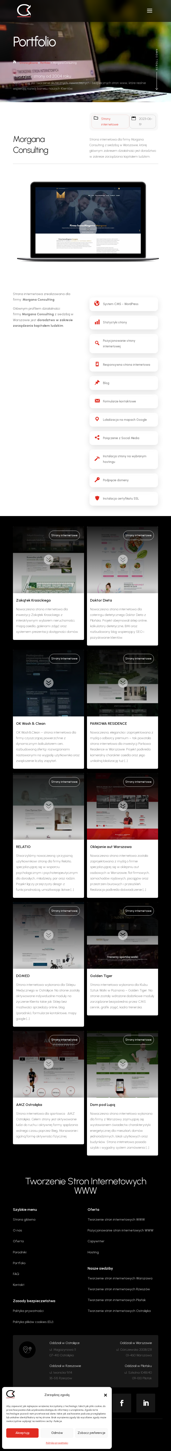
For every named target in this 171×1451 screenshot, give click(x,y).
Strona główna (28, 63)
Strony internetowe (64, 535)
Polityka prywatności (57, 1442)
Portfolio (45, 63)
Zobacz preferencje (91, 1433)
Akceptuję (22, 1433)
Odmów (57, 1433)
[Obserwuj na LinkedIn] (145, 1403)
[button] (105, 1395)
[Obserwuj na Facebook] (121, 1403)
